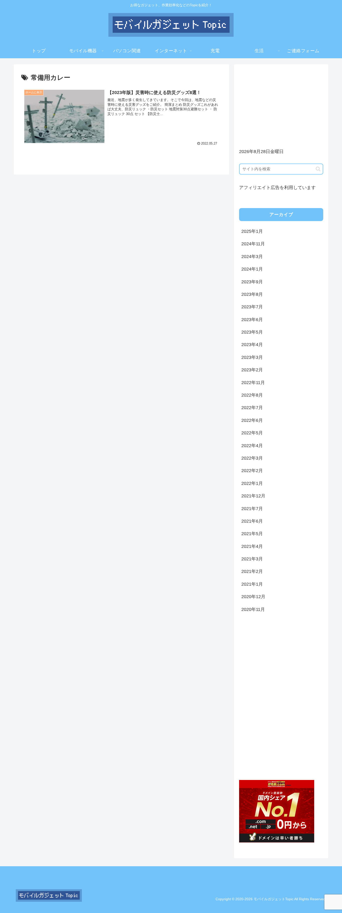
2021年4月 (252, 546)
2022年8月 (252, 395)
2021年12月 (253, 495)
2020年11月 (253, 609)
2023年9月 (252, 281)
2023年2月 (252, 369)
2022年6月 (252, 420)
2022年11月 (253, 382)
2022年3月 (252, 458)
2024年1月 (252, 269)
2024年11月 (253, 243)
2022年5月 (252, 432)
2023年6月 (252, 319)
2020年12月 (253, 596)
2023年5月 (252, 332)
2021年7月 (252, 508)
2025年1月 (252, 231)
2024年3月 (252, 256)
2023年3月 (252, 357)
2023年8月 (252, 294)
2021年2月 (252, 571)
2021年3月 (252, 558)
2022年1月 (252, 483)
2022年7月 (252, 407)
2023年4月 (252, 344)
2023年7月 (252, 306)
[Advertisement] (281, 104)
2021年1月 (252, 584)
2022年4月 (252, 445)
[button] (318, 169)
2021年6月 (252, 521)
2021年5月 (252, 533)
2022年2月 (252, 470)
